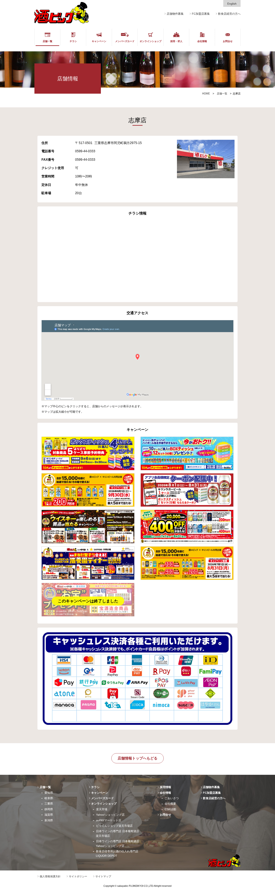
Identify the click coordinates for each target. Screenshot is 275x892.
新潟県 (48, 820)
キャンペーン (99, 41)
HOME (206, 93)
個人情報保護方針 (50, 876)
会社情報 (202, 41)
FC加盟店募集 (201, 13)
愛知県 (48, 792)
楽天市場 (101, 809)
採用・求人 (176, 41)
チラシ (73, 41)
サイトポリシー (78, 876)
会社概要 (170, 803)
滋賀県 (48, 814)
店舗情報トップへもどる (137, 758)
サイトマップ (103, 876)
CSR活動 (170, 809)
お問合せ (228, 41)
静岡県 (48, 809)
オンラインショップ (150, 41)
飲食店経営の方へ (229, 13)
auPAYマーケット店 (108, 820)
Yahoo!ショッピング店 (110, 814)
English (232, 3)
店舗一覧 (47, 41)
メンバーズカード (124, 41)
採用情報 (165, 787)
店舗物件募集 (175, 13)
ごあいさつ (172, 798)
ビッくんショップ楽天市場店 (114, 825)
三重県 (48, 803)
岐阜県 (48, 798)
